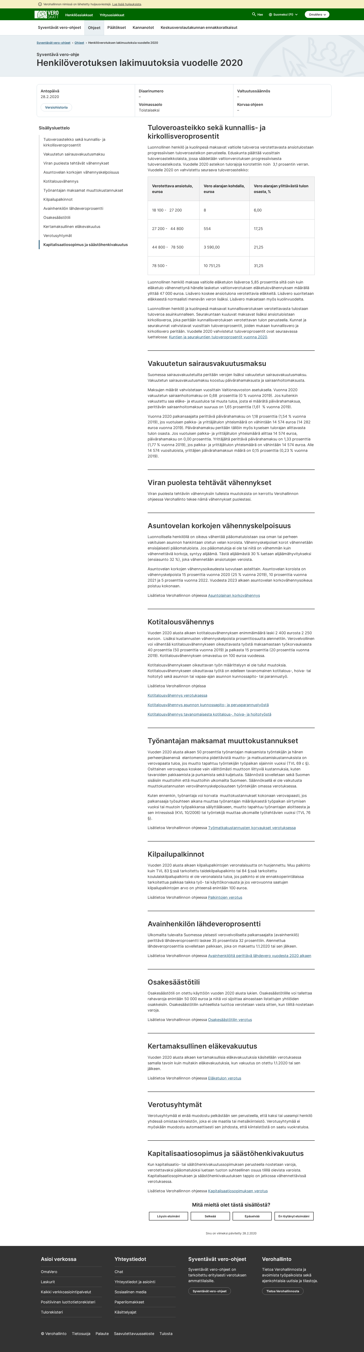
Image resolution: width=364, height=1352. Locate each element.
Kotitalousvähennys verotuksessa (177, 695)
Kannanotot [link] (143, 27)
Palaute (102, 1333)
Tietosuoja (81, 1333)
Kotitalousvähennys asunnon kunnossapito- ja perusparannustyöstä (208, 705)
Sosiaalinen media (130, 1292)
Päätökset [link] (116, 27)
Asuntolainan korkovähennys (234, 595)
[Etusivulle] (47, 14)
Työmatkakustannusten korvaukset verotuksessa (252, 828)
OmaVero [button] (316, 14)
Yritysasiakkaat (112, 15)
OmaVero (49, 1272)
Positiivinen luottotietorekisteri (68, 1302)
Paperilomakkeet (129, 1302)
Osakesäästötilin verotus (230, 1019)
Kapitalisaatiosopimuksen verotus (238, 1191)
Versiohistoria (56, 107)
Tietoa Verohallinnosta (282, 1291)
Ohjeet (79, 42)
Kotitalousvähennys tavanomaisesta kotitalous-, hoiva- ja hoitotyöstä (209, 714)
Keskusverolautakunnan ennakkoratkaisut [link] (199, 27)
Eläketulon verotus (224, 1078)
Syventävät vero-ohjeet (59, 27)
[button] (168, 1216)
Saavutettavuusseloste (134, 1333)
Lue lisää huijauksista (126, 4)
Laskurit (48, 1282)
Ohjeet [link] (94, 27)
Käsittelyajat (125, 1312)
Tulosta (166, 1333)
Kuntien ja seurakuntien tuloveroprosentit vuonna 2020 (218, 337)
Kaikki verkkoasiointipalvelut (66, 1292)
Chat (119, 1272)
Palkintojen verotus (225, 897)
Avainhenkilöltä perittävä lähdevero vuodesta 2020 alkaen (259, 955)
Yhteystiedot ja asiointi (135, 1282)
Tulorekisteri (52, 1312)
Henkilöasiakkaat (79, 15)
